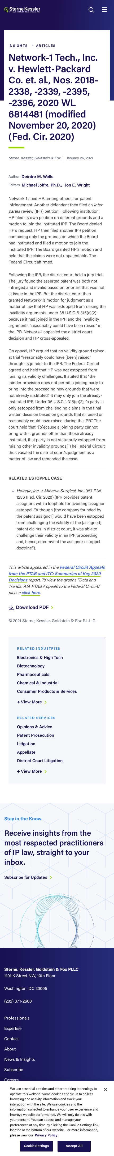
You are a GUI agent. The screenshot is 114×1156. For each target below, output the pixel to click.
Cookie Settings (36, 1146)
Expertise (12, 1029)
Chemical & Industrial (38, 683)
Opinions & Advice (34, 727)
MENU (106, 10)
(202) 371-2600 (18, 1001)
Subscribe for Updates (26, 878)
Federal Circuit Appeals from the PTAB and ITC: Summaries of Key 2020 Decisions (56, 574)
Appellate (26, 752)
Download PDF (33, 608)
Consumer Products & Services (47, 692)
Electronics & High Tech (40, 658)
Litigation (26, 744)
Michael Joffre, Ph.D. (41, 185)
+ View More (30, 702)
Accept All (74, 1146)
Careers (11, 1080)
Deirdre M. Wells (37, 177)
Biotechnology (31, 666)
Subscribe (13, 1070)
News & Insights (19, 1060)
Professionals (17, 1018)
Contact (11, 1039)
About (10, 1049)
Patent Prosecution (35, 736)
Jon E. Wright (77, 185)
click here (30, 593)
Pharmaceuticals (33, 675)
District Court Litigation (40, 761)
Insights (18, 46)
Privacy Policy (46, 1135)
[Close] (105, 1089)
